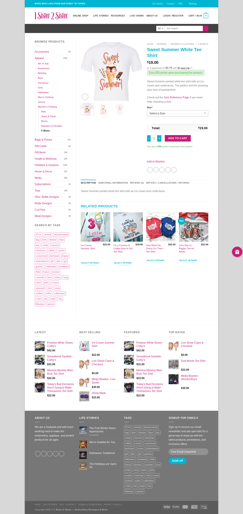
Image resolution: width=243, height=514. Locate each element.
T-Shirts (45, 130)
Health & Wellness (46, 158)
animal (48, 234)
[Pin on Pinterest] (168, 170)
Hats (43, 111)
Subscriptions (43, 184)
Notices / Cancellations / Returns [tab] (167, 183)
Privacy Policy (113, 504)
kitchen (55, 272)
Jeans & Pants (48, 116)
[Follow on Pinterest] (61, 453)
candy (45, 245)
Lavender (40, 277)
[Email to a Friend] (162, 170)
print (46, 282)
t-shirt (38, 299)
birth (44, 240)
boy (37, 245)
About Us (152, 16)
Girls (40, 87)
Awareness (43, 68)
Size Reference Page (176, 97)
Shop (150, 44)
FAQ (180, 3)
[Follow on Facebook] (200, 5)
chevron (55, 245)
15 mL (39, 234)
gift (52, 261)
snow (57, 288)
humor (46, 272)
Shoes (44, 121)
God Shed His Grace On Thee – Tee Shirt (155, 248)
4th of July (43, 63)
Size (149, 107)
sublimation (59, 293)
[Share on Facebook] (150, 170)
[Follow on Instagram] (203, 5)
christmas (40, 250)
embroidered (41, 261)
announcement (61, 234)
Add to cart (177, 138)
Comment (94, 435)
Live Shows (137, 16)
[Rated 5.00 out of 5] (87, 256)
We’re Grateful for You (102, 442)
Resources (118, 16)
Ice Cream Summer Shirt (88, 247)
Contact (170, 3)
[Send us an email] (207, 5)
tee (45, 299)
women (50, 304)
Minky (38, 178)
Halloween (43, 92)
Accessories (42, 51)
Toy (60, 299)
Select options (90, 263)
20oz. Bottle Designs (47, 196)
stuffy (48, 293)
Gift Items (40, 152)
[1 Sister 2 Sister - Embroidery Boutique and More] (51, 15)
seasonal (40, 288)
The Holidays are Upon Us (103, 465)
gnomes (39, 266)
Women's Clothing (47, 106)
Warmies (40, 304)
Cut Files (40, 209)
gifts (59, 261)
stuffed (39, 293)
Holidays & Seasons (47, 165)
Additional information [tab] (113, 183)
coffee (51, 250)
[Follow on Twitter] (49, 453)
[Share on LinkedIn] (174, 170)
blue (62, 240)
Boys (40, 78)
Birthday (42, 73)
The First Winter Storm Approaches (102, 430)
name (38, 282)
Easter (65, 256)
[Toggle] (69, 58)
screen (54, 282)
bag (37, 240)
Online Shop (80, 16)
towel (52, 299)
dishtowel (54, 256)
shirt (49, 288)
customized (41, 256)
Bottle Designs (43, 203)
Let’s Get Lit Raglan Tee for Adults (186, 248)
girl (65, 261)
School (41, 102)
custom (60, 250)
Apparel (39, 58)
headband (64, 266)
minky (58, 277)
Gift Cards (40, 146)
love (50, 277)
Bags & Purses (43, 139)
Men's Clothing (45, 97)
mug (66, 277)
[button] (177, 68)
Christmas (43, 82)
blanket (53, 240)
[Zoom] (85, 97)
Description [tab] (88, 183)
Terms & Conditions (90, 504)
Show (237, 252)
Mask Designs (43, 216)
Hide (38, 272)
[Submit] (205, 28)
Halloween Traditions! (102, 453)
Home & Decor (43, 171)
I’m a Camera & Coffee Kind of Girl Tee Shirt (123, 248)
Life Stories (157, 3)
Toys (37, 190)
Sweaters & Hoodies (51, 126)
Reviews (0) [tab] (137, 183)
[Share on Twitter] (156, 170)
